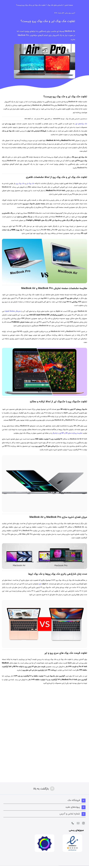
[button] (44, 800)
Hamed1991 (56, 119)
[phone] (73, 823)
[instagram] (83, 823)
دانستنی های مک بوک (73, 119)
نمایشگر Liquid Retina (13, 311)
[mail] (78, 823)
